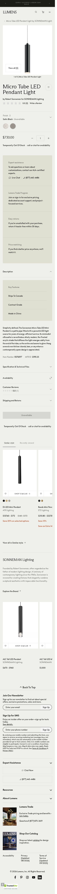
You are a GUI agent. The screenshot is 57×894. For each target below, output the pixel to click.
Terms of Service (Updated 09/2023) (43, 859)
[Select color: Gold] (42, 501)
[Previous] (5, 3)
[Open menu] (49, 12)
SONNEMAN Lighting (34, 99)
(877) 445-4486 (32, 177)
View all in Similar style (13, 543)
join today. (23, 816)
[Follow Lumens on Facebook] (15, 877)
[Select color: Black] (4, 501)
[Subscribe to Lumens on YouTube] (34, 877)
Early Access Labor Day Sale (28, 3)
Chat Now (28, 770)
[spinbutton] (40, 138)
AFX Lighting (8, 510)
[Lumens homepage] (10, 12)
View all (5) (13, 68)
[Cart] (43, 13)
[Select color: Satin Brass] (7, 501)
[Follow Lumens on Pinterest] (21, 877)
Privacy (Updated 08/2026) (25, 858)
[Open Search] (36, 12)
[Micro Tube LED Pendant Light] (27, 50)
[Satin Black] (13, 126)
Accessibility (8, 855)
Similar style (9, 443)
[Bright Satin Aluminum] (6, 126)
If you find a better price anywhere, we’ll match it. (25, 250)
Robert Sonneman (13, 99)
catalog (36, 840)
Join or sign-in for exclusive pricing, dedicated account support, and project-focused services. (25, 200)
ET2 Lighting (43, 510)
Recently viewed (27, 443)
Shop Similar (21, 494)
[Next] (49, 3)
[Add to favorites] (48, 87)
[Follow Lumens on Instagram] (27, 877)
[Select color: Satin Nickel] (9, 501)
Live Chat (16, 177)
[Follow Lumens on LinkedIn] (40, 877)
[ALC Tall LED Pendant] (20, 620)
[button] (12, 103)
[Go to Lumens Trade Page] (10, 816)
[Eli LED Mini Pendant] (20, 467)
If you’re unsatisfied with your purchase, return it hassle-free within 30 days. (25, 224)
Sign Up (46, 707)
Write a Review (36, 103)
